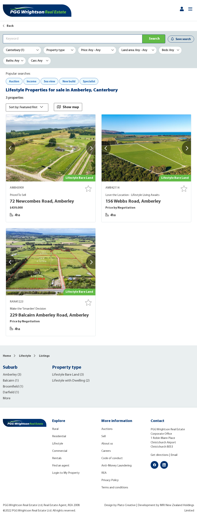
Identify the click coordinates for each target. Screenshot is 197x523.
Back (10, 26)
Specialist (89, 81)
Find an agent (60, 465)
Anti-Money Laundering (116, 465)
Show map (71, 107)
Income (31, 81)
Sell (103, 436)
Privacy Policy (110, 480)
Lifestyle (25, 356)
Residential (59, 436)
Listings (44, 356)
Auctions (107, 429)
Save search (183, 39)
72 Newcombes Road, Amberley (42, 201)
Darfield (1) (11, 392)
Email (174, 455)
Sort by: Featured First (23, 107)
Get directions (160, 455)
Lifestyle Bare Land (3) (68, 375)
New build (69, 81)
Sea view (49, 81)
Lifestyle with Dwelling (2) (71, 381)
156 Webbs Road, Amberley (133, 201)
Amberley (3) (12, 375)
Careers (106, 451)
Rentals (57, 458)
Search (154, 39)
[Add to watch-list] (88, 188)
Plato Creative (126, 505)
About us (107, 443)
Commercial (59, 451)
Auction (14, 81)
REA (104, 473)
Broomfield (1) (13, 386)
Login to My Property (66, 473)
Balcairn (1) (11, 381)
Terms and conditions (114, 487)
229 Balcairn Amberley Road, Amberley (49, 315)
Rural (55, 429)
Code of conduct (112, 458)
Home (7, 356)
